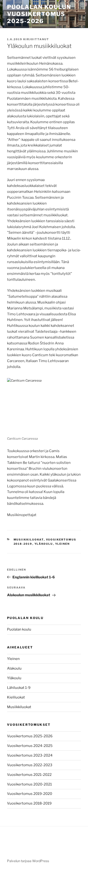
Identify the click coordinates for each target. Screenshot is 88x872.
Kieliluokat (16, 697)
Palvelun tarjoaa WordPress (28, 861)
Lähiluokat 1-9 (19, 688)
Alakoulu (14, 668)
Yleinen (62, 543)
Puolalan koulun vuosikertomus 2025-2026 (39, 14)
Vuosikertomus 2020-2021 (29, 784)
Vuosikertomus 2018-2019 (29, 803)
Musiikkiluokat (29, 539)
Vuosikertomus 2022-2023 (29, 765)
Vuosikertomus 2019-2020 (29, 794)
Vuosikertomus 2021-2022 (29, 775)
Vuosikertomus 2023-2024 (30, 755)
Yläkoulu (43, 543)
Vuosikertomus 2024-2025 (30, 746)
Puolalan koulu (19, 629)
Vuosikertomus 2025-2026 (30, 736)
